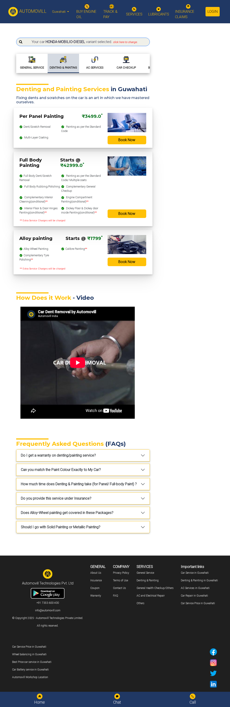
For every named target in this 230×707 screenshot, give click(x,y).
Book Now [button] (126, 140)
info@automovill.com (47, 610)
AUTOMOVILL (32, 11)
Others (140, 603)
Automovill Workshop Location (30, 677)
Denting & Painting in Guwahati (199, 580)
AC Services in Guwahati (195, 588)
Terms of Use (120, 580)
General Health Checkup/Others (155, 588)
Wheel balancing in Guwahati (29, 654)
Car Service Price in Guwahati (198, 603)
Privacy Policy (121, 572)
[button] (83, 42)
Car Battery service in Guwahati (30, 669)
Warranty (95, 595)
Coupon (95, 588)
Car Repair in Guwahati (194, 595)
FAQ (115, 595)
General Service (145, 572)
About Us (95, 572)
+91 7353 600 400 (47, 602)
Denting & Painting (148, 580)
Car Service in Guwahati (195, 572)
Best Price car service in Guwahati (31, 662)
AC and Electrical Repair (151, 595)
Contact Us (119, 588)
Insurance (96, 580)
